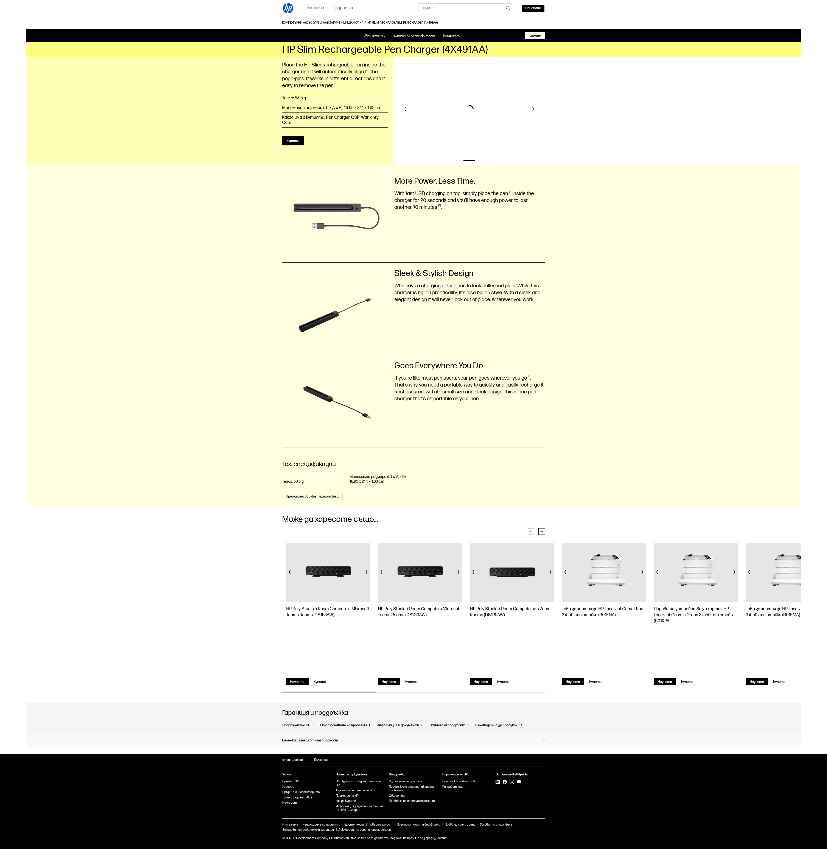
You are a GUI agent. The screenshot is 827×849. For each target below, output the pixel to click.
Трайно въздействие (297, 797)
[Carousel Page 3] (464, 160)
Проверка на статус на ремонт (412, 801)
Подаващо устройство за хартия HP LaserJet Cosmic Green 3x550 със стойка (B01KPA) (694, 615)
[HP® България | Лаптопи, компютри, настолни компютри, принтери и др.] (288, 8)
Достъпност (354, 824)
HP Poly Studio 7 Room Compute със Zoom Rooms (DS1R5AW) (510, 612)
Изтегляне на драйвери (406, 781)
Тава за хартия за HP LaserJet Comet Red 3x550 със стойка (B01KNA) (602, 612)
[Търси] (508, 8)
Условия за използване (496, 824)
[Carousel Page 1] (456, 160)
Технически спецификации (413, 36)
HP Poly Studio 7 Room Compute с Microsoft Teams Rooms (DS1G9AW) (419, 612)
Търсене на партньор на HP (355, 790)
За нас (287, 774)
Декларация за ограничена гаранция (364, 830)
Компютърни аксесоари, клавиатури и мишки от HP (322, 23)
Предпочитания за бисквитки (418, 824)
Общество (397, 796)
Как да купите (346, 801)
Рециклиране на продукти (321, 824)
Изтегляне (290, 824)
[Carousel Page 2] (460, 160)
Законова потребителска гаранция (308, 830)
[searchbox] (461, 8)
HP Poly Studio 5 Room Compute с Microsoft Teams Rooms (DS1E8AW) (328, 612)
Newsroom (289, 802)
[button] (405, 109)
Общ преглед (375, 36)
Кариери (288, 787)
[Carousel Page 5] (482, 160)
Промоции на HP (347, 796)
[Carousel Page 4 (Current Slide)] (472, 160)
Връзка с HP (290, 781)
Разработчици (452, 787)
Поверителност (380, 824)
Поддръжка (451, 36)
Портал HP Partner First (458, 781)
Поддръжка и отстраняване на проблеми (411, 788)
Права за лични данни (460, 824)
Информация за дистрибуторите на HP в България (360, 808)
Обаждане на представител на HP (358, 783)
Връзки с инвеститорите (301, 792)
